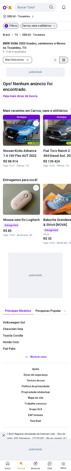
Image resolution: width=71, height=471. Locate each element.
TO (16, 35)
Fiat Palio (9, 348)
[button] (35, 7)
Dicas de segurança (36, 374)
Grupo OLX (35, 409)
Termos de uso (35, 380)
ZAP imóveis (35, 415)
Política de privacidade (36, 386)
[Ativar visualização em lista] (55, 60)
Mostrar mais (38, 356)
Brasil (6, 35)
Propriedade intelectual (35, 392)
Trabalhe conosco (35, 403)
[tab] (18, 311)
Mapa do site (35, 397)
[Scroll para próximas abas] (65, 311)
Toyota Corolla (13, 335)
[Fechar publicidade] (3, 435)
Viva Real (35, 420)
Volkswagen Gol (14, 322)
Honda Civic (11, 342)
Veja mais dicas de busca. (20, 96)
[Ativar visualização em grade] (63, 60)
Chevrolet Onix (13, 329)
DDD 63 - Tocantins (33, 35)
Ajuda (35, 369)
